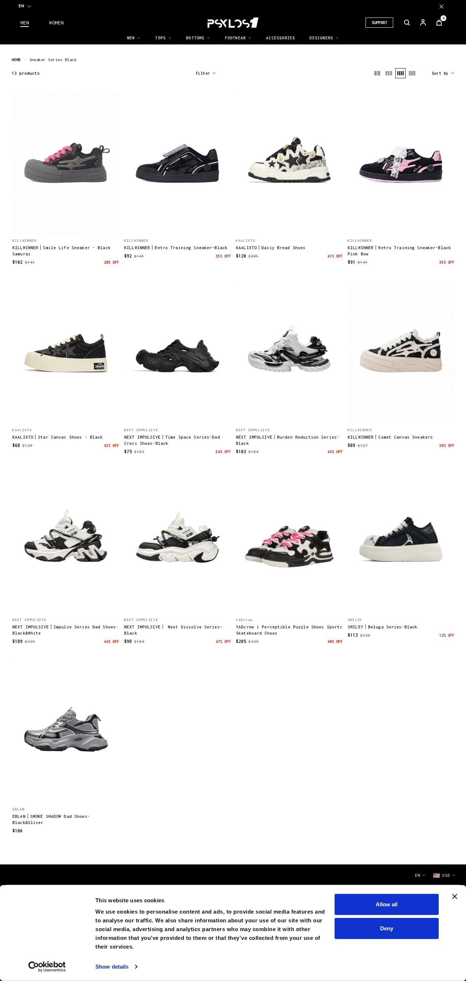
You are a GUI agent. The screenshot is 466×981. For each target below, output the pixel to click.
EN (21, 5)
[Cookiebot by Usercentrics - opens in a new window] (47, 966)
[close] (441, 6)
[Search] (407, 22)
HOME (16, 59)
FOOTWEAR (235, 38)
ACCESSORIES (280, 38)
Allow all (387, 904)
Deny (386, 928)
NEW (131, 38)
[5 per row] (412, 73)
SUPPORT (379, 22)
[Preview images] (66, 220)
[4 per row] (400, 73)
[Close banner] (454, 896)
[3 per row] (389, 73)
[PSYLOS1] (233, 22)
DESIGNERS (321, 38)
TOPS (160, 38)
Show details (112, 967)
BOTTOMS (195, 38)
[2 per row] (377, 73)
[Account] (423, 22)
